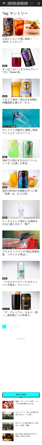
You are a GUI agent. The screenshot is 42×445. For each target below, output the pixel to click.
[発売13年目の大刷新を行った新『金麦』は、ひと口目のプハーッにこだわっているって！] (21, 179)
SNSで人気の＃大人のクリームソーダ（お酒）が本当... (19, 162)
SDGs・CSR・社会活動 (9, 126)
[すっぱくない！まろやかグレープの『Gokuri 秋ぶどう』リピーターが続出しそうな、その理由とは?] (21, 57)
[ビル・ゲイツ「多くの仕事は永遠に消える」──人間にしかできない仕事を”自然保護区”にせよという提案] (8, 415)
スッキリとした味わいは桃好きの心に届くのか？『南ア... (20, 222)
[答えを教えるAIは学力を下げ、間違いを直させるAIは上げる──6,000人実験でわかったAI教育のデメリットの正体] (8, 437)
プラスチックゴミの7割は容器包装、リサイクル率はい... (20, 253)
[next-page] (19, 326)
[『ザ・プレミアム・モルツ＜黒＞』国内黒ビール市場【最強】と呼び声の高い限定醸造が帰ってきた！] (21, 300)
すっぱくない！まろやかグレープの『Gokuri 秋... (20, 71)
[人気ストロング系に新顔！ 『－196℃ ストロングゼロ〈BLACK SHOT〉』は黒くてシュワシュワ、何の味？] (21, 27)
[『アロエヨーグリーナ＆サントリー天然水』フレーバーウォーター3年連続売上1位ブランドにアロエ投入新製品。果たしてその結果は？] (21, 270)
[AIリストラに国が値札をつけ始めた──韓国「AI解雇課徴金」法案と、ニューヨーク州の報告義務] (8, 426)
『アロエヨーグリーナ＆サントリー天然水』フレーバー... (20, 283)
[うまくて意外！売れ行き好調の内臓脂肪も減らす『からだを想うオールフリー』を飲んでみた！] (21, 88)
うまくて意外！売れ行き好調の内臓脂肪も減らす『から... (19, 101)
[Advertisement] (21, 361)
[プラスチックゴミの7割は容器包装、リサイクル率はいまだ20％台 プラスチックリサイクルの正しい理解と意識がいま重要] (21, 239)
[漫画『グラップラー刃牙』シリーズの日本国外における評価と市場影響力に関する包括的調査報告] (8, 405)
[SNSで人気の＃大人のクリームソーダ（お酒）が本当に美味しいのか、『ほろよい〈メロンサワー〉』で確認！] (21, 148)
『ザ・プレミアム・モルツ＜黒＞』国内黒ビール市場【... (20, 314)
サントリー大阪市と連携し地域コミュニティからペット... (19, 131)
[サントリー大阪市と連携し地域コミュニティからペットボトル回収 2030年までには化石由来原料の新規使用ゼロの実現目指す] (21, 118)
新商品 (5, 35)
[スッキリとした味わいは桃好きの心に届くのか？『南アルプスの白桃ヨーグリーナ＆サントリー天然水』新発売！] (21, 209)
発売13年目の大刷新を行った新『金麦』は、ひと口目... (19, 192)
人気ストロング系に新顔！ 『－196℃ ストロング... (20, 40)
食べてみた (6, 309)
